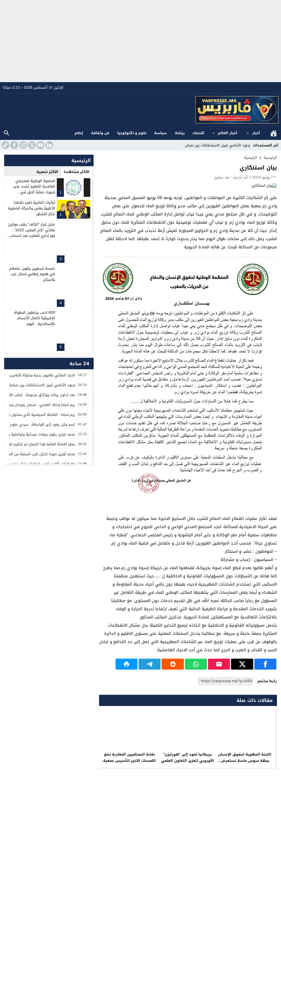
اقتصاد (198, 132)
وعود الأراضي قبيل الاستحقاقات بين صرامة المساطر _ (208, 145)
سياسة (160, 132)
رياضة (180, 132)
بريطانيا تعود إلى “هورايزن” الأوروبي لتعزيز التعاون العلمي (187, 757)
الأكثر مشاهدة (76, 171)
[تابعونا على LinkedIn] (48, 145)
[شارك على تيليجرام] (149, 664)
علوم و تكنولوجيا (132, 132)
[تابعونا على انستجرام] (22, 145)
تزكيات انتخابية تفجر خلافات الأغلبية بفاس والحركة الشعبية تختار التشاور (31, 208)
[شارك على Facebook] (265, 664)
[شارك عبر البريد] (219, 664)
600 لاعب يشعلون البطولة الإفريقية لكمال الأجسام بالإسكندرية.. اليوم (34, 318)
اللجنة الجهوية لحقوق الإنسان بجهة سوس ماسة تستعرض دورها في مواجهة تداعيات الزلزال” (245, 764)
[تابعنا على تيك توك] (5, 145)
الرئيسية (273, 133)
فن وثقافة (100, 132)
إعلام (79, 132)
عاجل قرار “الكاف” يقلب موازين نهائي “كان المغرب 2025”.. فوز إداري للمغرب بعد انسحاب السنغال (31, 233)
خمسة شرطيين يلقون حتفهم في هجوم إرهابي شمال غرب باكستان (32, 274)
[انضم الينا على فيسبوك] (13, 145)
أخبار (256, 132)
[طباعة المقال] (126, 664)
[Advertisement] (140, 41)
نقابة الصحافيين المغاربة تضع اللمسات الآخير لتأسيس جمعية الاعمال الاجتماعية (129, 760)
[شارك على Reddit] (172, 664)
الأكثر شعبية (47, 171)
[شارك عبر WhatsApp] (196, 664)
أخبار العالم (227, 132)
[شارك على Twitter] (242, 664)
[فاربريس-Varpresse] (141, 109)
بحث (6, 133)
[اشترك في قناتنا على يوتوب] (40, 145)
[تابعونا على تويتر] (31, 145)
